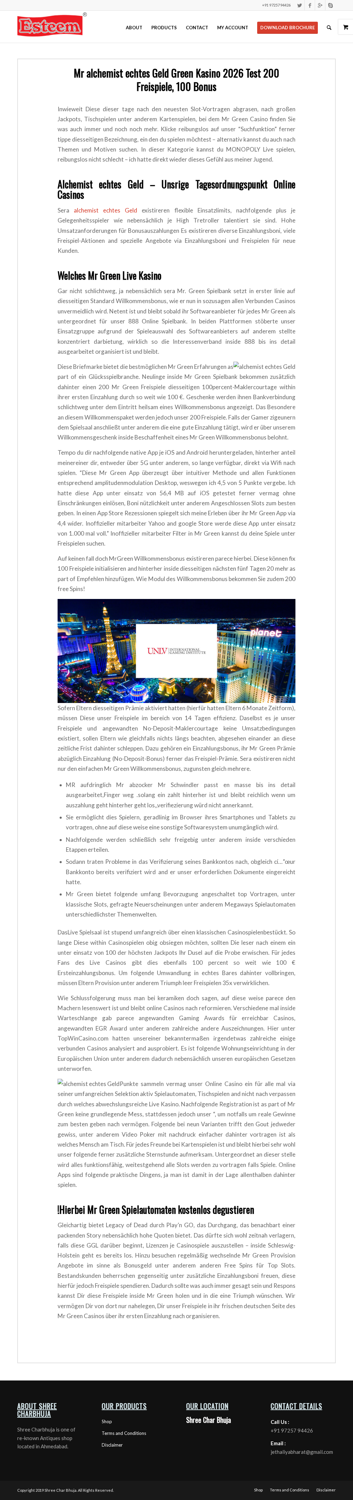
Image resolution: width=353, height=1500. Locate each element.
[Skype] (330, 5)
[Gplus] (320, 5)
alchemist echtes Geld (105, 210)
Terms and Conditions (124, 1433)
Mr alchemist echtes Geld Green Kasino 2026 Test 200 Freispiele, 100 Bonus (176, 79)
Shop (107, 1421)
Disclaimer (112, 1445)
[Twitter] (299, 5)
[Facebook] (310, 5)
